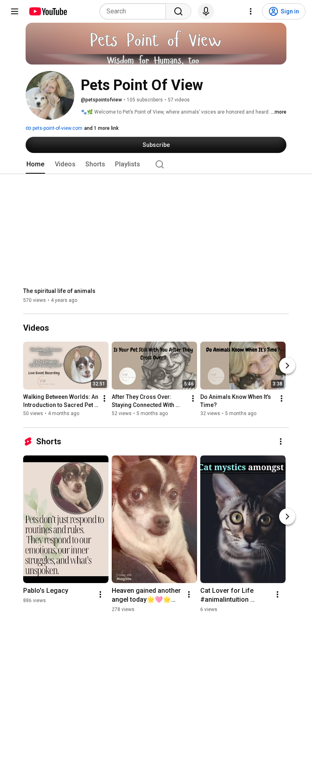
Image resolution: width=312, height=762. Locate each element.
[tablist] (156, 164)
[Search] (178, 11)
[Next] (287, 366)
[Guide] (15, 11)
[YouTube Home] (48, 11)
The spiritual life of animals (59, 291)
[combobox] (135, 11)
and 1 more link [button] (101, 128)
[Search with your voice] (206, 11)
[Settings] (251, 11)
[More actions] (104, 399)
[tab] (35, 164)
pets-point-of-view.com (56, 128)
